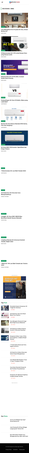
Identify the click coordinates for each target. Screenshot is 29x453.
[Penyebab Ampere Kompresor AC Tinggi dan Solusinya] (5, 308)
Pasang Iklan (22, 449)
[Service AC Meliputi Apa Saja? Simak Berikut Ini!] (5, 421)
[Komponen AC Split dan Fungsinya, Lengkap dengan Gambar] (5, 376)
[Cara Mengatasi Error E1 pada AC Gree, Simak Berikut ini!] (14, 20)
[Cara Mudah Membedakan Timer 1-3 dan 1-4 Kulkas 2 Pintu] (5, 361)
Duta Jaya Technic (19, 446)
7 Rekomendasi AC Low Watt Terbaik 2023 (13, 171)
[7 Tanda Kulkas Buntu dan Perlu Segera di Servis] (5, 346)
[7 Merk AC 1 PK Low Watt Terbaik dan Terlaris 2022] (14, 254)
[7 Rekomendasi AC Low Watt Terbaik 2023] (14, 161)
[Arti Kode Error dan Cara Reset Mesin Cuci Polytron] (5, 315)
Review (3, 50)
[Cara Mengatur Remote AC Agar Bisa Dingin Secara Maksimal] (5, 323)
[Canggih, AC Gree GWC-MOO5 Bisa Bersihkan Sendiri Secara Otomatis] (14, 207)
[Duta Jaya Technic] (14, 2)
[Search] (27, 2)
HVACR (3, 26)
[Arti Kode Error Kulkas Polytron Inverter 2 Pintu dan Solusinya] (5, 330)
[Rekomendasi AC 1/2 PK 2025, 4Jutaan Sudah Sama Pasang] (14, 67)
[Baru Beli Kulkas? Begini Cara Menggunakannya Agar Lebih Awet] (5, 436)
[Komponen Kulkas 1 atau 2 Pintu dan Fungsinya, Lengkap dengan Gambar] (5, 338)
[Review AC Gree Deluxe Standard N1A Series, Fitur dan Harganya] (14, 114)
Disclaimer (15, 449)
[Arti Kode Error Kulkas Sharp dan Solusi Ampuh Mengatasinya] (5, 354)
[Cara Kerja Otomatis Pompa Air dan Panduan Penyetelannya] (5, 369)
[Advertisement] (14, 398)
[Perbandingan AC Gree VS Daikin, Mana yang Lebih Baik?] (14, 90)
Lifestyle (4, 213)
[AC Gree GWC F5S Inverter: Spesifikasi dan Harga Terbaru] (14, 138)
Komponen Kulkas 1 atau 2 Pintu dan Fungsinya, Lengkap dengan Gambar (18, 337)
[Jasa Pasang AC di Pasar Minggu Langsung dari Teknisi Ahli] (5, 429)
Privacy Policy (9, 449)
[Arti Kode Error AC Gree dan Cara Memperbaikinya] (14, 183)
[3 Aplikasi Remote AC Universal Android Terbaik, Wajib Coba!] (14, 230)
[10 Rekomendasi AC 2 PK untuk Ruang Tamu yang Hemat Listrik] (14, 43)
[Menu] (2, 2)
